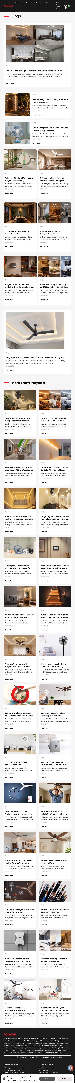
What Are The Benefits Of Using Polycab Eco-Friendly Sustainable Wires (19, 179)
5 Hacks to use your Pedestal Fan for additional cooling (53, 665)
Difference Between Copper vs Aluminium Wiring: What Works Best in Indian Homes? (19, 468)
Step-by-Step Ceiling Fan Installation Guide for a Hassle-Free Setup (54, 812)
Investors (39, 3)
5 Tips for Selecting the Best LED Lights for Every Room (54, 960)
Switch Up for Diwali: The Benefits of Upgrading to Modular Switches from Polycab (19, 616)
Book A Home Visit (58, 5)
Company (49, 3)
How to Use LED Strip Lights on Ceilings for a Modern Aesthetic (19, 517)
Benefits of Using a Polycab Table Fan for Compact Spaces (54, 1009)
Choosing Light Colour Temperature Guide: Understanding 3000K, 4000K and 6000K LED (55, 232)
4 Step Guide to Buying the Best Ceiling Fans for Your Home (19, 861)
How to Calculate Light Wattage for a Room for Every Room (34, 70)
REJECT (64, 1079)
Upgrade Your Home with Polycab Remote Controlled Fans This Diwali (17, 665)
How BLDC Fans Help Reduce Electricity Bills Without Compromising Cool (53, 714)
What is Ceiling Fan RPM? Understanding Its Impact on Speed (18, 812)
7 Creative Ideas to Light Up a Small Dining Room (18, 232)
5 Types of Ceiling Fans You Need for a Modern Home (19, 910)
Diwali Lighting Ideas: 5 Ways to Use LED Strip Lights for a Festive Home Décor (54, 616)
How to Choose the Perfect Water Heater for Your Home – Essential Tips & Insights (18, 960)
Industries (29, 3)
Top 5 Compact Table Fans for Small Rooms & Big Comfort (50, 129)
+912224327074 (45, 1074)
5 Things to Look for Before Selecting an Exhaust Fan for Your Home (17, 567)
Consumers (19, 3)
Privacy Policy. (33, 1080)
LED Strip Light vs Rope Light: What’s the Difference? (50, 101)
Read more (10, 83)
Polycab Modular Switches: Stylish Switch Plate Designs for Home (19, 286)
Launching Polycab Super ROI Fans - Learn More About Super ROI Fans (19, 714)
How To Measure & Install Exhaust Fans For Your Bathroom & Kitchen (55, 763)
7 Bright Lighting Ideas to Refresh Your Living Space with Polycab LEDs (55, 517)
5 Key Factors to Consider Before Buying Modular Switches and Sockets (55, 567)
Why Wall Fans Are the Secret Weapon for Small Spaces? (18, 419)
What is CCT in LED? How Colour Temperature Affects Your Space (54, 419)
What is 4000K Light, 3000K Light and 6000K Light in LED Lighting (54, 285)
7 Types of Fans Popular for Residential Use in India (17, 1009)
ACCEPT (47, 1079)
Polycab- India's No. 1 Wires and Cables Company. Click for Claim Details (37, 1057)
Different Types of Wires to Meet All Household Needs (55, 910)
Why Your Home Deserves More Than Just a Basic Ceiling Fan (35, 357)
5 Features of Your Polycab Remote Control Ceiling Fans (53, 179)
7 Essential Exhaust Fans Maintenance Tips (16, 763)
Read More (36, 115)
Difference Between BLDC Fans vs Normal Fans (54, 861)
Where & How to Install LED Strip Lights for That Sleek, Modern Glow (54, 468)
